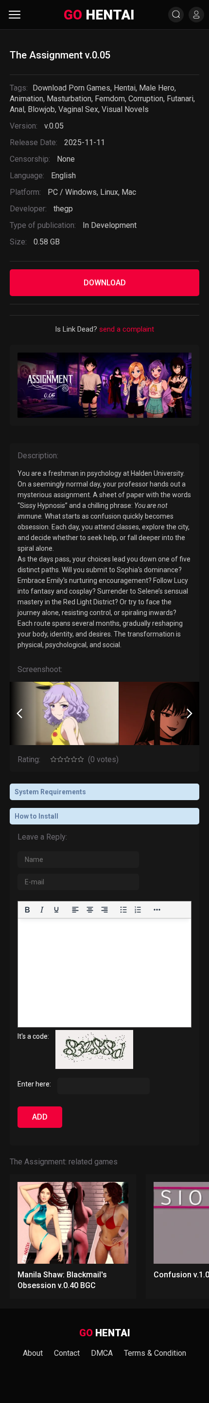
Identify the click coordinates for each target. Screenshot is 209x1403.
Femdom (110, 98)
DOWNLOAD (105, 282)
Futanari (180, 98)
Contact (67, 1353)
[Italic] (42, 909)
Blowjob (41, 109)
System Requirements (50, 792)
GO (99, 15)
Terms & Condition (155, 1353)
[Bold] (27, 909)
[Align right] (104, 909)
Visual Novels (125, 109)
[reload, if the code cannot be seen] (94, 1066)
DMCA (102, 1353)
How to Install (36, 816)
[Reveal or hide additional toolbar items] (157, 909)
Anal (17, 109)
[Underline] (56, 909)
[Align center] (90, 909)
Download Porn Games (71, 88)
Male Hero (156, 88)
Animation (26, 98)
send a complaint (126, 329)
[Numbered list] (138, 909)
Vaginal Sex (78, 109)
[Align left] (75, 909)
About (33, 1353)
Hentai (125, 88)
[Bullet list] (123, 909)
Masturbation (69, 98)
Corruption (145, 98)
